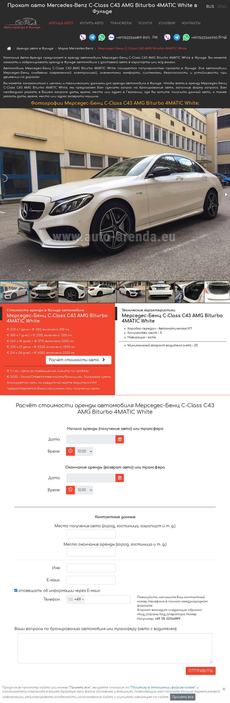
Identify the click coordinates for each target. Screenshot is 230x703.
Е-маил (53, 580)
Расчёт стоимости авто (74, 360)
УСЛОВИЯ (167, 23)
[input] (91, 439)
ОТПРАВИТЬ (200, 671)
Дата (54, 439)
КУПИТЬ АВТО (92, 23)
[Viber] (83, 37)
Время (54, 451)
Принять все (182, 697)
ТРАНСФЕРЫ (121, 23)
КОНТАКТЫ (191, 23)
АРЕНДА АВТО (61, 23)
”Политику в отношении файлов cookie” (163, 687)
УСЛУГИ (145, 23)
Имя (56, 568)
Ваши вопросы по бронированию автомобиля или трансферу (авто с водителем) (95, 629)
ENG (222, 7)
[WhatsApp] (101, 37)
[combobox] (76, 599)
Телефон (52, 599)
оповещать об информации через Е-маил (58, 591)
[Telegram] (92, 37)
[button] (226, 194)
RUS (210, 7)
